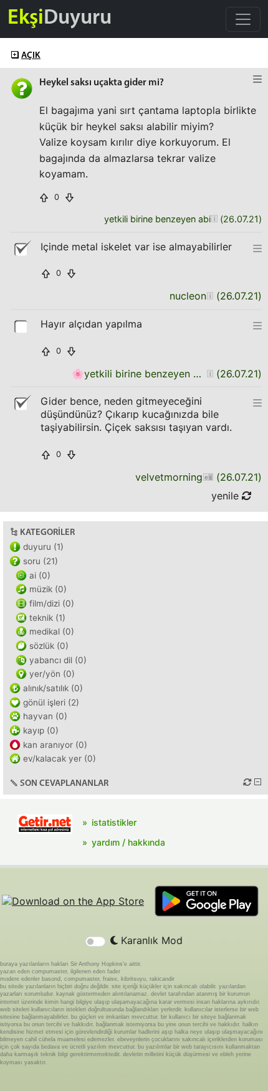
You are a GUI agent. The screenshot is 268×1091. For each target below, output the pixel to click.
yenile (226, 495)
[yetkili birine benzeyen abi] (214, 219)
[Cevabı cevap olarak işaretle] (22, 325)
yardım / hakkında (128, 842)
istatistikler (114, 822)
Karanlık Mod (150, 940)
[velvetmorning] (208, 477)
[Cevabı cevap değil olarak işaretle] (22, 248)
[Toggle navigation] (243, 19)
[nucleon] (209, 296)
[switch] (95, 942)
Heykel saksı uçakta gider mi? (101, 83)
